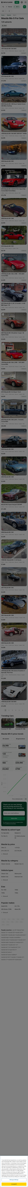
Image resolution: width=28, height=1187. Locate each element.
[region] (14, 1171)
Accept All (14, 1184)
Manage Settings (14, 1179)
